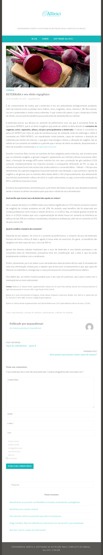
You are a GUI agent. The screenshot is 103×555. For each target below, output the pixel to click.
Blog (34, 38)
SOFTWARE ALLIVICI (63, 38)
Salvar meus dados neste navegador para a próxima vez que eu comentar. (15, 450)
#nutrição (19, 313)
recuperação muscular (46, 146)
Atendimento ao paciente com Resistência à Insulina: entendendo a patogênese (45, 502)
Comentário (13, 381)
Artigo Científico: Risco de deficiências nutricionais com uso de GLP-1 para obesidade (46, 523)
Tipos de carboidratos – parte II (21, 344)
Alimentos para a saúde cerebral (24, 509)
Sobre (45, 38)
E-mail (11, 423)
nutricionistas (48, 313)
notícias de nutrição (32, 313)
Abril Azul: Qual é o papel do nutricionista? (28, 530)
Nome (11, 414)
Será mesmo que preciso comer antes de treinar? (73, 353)
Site (9, 433)
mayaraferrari (34, 99)
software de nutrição (64, 313)
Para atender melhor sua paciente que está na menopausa (35, 516)
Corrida (10, 90)
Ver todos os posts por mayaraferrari (25, 328)
